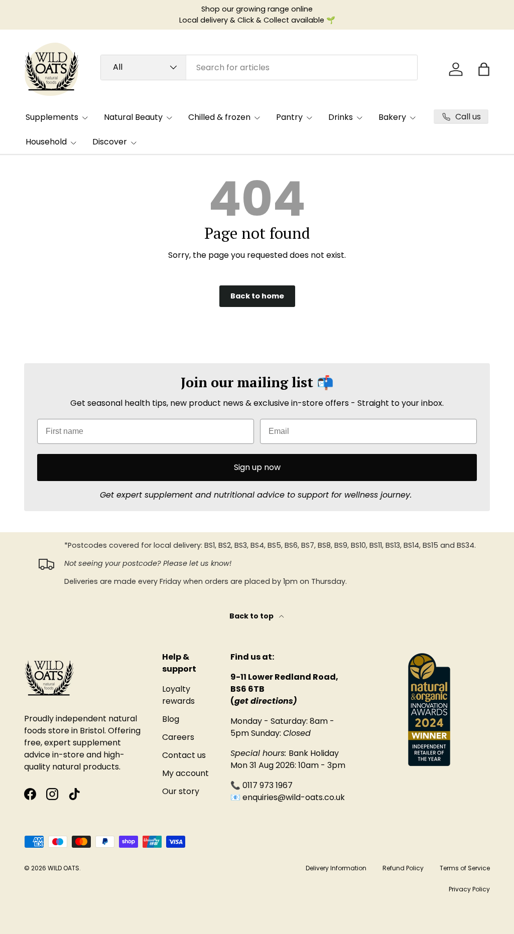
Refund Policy (403, 868)
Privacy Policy (469, 889)
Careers (178, 737)
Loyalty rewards (178, 695)
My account (185, 773)
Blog (170, 719)
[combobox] (259, 67)
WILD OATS (63, 868)
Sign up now (257, 467)
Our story (180, 791)
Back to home (257, 296)
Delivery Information (336, 868)
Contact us (184, 755)
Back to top (252, 616)
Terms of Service (465, 868)
